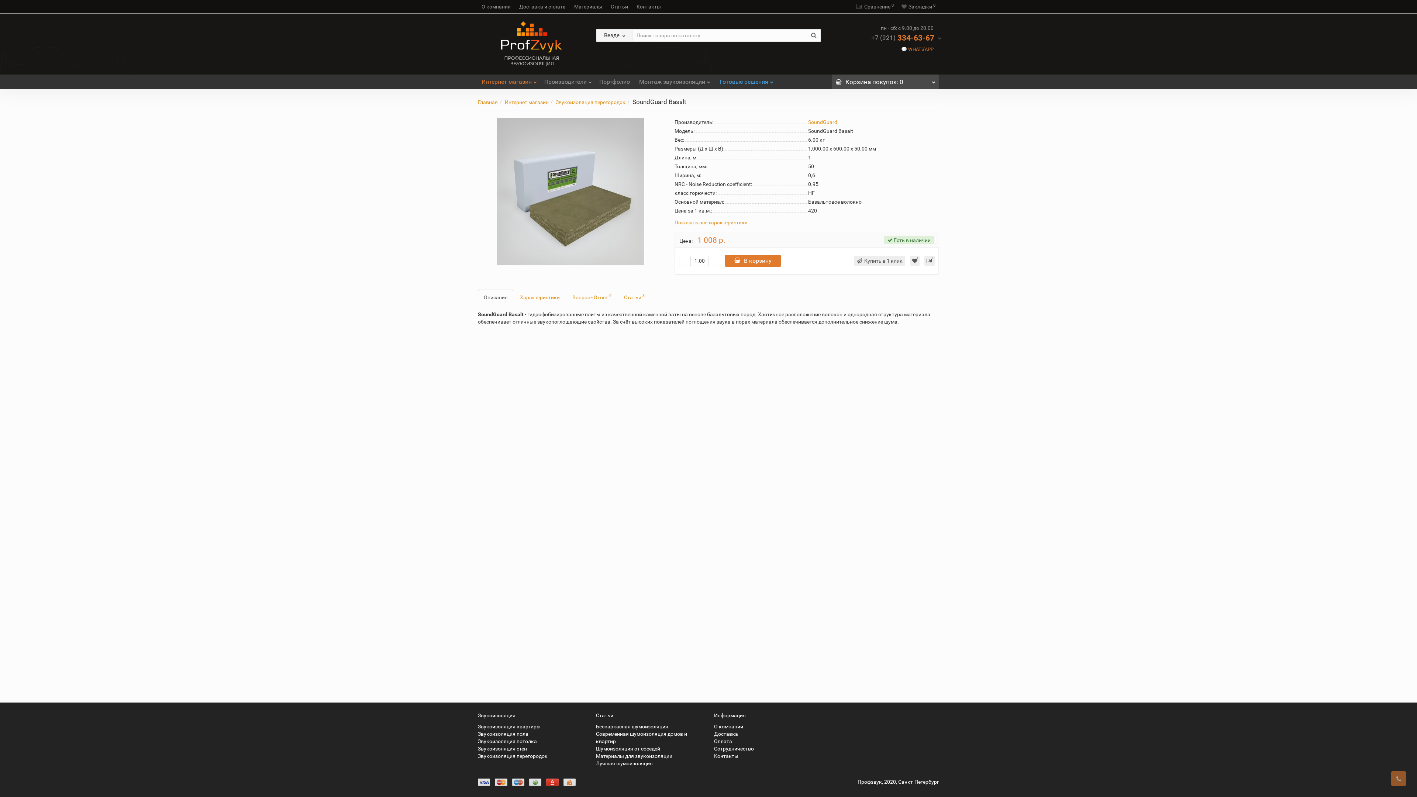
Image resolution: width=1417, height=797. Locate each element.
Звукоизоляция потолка (507, 741)
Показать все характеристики (711, 222)
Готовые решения (744, 81)
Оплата (723, 741)
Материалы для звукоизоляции (634, 756)
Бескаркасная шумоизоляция (632, 726)
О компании (496, 7)
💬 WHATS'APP (917, 49)
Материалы (588, 7)
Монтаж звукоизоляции (672, 81)
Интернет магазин (507, 81)
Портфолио (614, 81)
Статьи (619, 7)
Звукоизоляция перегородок (590, 102)
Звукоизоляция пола (503, 734)
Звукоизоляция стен (502, 749)
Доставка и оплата (542, 7)
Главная (488, 102)
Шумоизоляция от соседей (628, 749)
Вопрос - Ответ (591, 296)
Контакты (649, 7)
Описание (495, 297)
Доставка (726, 734)
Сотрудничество (734, 749)
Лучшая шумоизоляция (624, 763)
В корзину (758, 260)
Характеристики (540, 297)
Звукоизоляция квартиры (509, 726)
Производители (565, 81)
